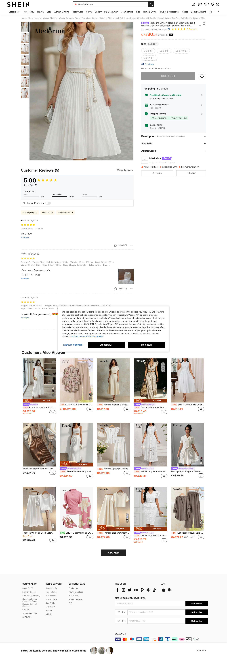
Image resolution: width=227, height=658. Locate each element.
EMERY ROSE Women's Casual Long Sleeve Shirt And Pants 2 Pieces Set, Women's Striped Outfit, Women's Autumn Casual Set (77, 404)
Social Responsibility (31, 596)
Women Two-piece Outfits (86, 18)
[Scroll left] (214, 12)
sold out (168, 76)
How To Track (51, 599)
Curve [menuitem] (89, 12)
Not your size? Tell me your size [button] (155, 68)
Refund (49, 610)
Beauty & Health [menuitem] (198, 12)
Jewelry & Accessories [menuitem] (169, 12)
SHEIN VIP (50, 607)
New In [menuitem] (40, 12)
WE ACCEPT (120, 634)
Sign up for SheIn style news (130, 598)
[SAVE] (202, 76)
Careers (25, 610)
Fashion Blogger (29, 592)
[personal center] (194, 4)
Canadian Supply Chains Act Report (30, 600)
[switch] (48, 203)
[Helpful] (115, 245)
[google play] (169, 591)
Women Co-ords (66, 18)
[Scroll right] (218, 12)
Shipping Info (51, 588)
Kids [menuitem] (138, 12)
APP (163, 584)
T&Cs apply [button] (155, 107)
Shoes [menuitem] (185, 12)
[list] (136, 590)
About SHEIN (28, 588)
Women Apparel (34, 18)
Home (23, 18)
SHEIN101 (26, 617)
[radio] (148, 50)
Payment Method (76, 592)
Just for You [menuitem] (29, 12)
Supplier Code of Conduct (29, 605)
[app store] (163, 591)
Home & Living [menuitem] (149, 12)
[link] (199, 4)
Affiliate (49, 614)
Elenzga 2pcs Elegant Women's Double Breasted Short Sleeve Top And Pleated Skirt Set (187, 471)
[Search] (151, 4)
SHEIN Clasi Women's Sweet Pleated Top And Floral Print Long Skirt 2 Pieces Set (76, 533)
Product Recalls (75, 599)
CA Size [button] (151, 44)
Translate (25, 237)
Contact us (73, 588)
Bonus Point (74, 596)
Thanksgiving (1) (30, 212)
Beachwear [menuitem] (77, 12)
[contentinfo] (161, 639)
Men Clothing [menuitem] (127, 12)
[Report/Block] (132, 245)
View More (113, 552)
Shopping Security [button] (158, 114)
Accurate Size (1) (65, 212)
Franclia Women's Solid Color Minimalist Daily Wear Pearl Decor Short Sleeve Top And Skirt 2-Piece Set (39, 533)
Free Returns (51, 592)
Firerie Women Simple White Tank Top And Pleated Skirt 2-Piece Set (77, 471)
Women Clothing (50, 18)
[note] (39, 400)
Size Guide (50, 603)
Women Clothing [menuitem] (61, 12)
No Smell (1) (47, 212)
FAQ (70, 603)
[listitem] (39, 388)
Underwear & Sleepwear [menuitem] (106, 12)
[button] (212, 4)
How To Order (51, 596)
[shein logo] (18, 4)
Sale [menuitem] (49, 12)
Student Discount (29, 613)
